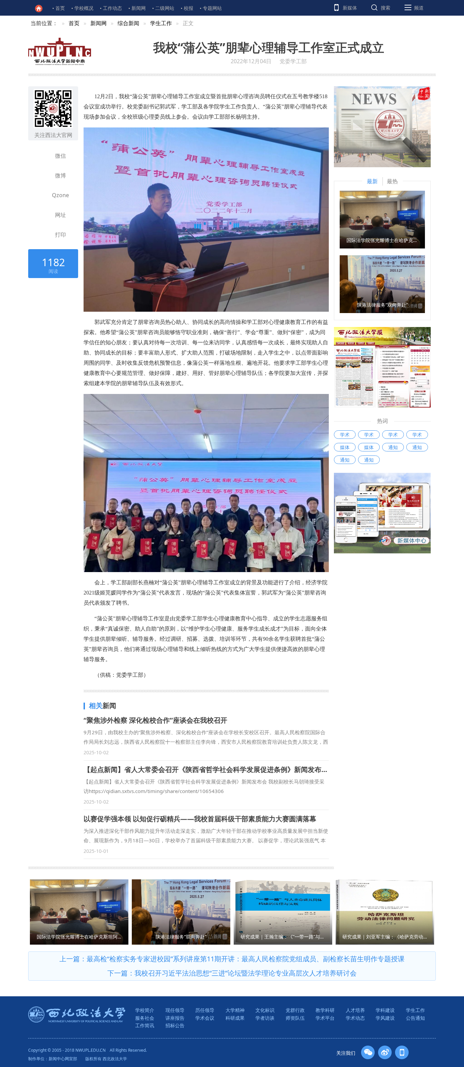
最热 (392, 181)
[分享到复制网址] (42, 215)
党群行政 (295, 1010)
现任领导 (174, 1010)
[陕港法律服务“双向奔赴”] (382, 283)
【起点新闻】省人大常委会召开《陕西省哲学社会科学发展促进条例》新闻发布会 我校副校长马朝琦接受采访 (247, 769)
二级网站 (164, 8)
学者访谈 (264, 1018)
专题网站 (212, 8)
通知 (393, 447)
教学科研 (325, 1010)
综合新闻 (128, 23)
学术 (345, 434)
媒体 (345, 447)
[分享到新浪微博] (42, 175)
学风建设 (385, 1018)
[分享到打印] (42, 234)
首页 (60, 8)
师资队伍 (295, 1018)
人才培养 (355, 1010)
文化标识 (264, 1010)
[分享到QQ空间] (42, 195)
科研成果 (235, 1018)
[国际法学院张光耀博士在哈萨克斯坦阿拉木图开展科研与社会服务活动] (382, 219)
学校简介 (144, 1010)
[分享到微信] (42, 156)
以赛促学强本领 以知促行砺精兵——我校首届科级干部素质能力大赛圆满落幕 (200, 818)
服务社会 (144, 1018)
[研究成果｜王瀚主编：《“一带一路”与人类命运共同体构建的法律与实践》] (283, 911)
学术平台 (325, 1018)
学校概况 (83, 8)
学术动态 (355, 1018)
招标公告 (174, 1025)
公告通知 (415, 1018)
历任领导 (204, 1010)
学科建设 (385, 1010)
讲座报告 (174, 1018)
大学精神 (235, 1010)
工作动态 (112, 8)
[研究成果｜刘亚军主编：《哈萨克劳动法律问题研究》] (385, 911)
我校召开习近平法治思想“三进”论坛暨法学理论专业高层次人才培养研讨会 (246, 973)
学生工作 (161, 23)
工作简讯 (144, 1025)
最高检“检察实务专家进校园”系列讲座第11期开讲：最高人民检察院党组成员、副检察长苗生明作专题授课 (246, 958)
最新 (372, 181)
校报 (188, 8)
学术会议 (204, 1018)
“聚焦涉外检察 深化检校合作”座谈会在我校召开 (155, 720)
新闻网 (138, 8)
